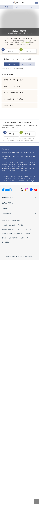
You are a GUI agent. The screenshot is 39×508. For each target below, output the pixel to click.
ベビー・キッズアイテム (9, 494)
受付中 (6, 7)
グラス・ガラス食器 (8, 458)
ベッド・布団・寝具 (14, 397)
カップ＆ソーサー (7, 455)
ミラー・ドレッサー (25, 397)
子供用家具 (19, 497)
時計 (22, 419)
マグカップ (16, 455)
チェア (13, 394)
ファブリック (6, 469)
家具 (5, 390)
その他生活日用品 (20, 412)
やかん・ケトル (7, 437)
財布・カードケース (22, 505)
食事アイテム (6, 497)
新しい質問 (11, 64)
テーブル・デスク (24, 390)
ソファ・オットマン (13, 390)
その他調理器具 (7, 444)
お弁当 (5, 462)
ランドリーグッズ (21, 408)
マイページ (32, 7)
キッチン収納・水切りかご (9, 440)
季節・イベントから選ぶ (12, 295)
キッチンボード (21, 394)
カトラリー (24, 458)
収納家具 (5, 401)
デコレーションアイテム (9, 487)
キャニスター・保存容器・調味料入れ (21, 437)
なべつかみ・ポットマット (9, 472)
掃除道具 (13, 408)
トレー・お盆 (32, 433)
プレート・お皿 (12, 451)
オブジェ (23, 422)
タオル (5, 412)
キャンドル (15, 419)
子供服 (13, 497)
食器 (5, 451)
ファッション (6, 505)
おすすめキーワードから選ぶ (13, 308)
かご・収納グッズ (15, 422)
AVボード (5, 397)
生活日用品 (6, 408)
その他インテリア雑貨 (22, 426)
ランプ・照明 (6, 394)
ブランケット (6, 476)
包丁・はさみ (24, 433)
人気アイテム (19, 7)
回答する (28, 51)
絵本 (28, 494)
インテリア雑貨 (7, 419)
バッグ (13, 505)
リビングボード (30, 394)
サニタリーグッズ (31, 408)
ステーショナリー (7, 483)
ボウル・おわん (22, 451)
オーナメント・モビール (9, 426)
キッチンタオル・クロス (17, 469)
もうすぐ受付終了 (27, 64)
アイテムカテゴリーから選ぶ (13, 288)
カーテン (19, 476)
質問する (10, 51)
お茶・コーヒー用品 (22, 440)
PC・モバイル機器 (31, 483)
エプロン (31, 440)
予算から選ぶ (8, 314)
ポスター (27, 419)
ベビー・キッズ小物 (29, 497)
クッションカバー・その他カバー (25, 472)
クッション (6, 422)
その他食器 (11, 462)
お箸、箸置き (32, 458)
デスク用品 (16, 483)
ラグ (13, 476)
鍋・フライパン (15, 433)
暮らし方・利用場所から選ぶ (13, 301)
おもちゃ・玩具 (20, 494)
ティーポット (24, 455)
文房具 (22, 483)
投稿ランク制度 (25, 43)
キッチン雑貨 (6, 433)
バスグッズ (11, 412)
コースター (17, 458)
